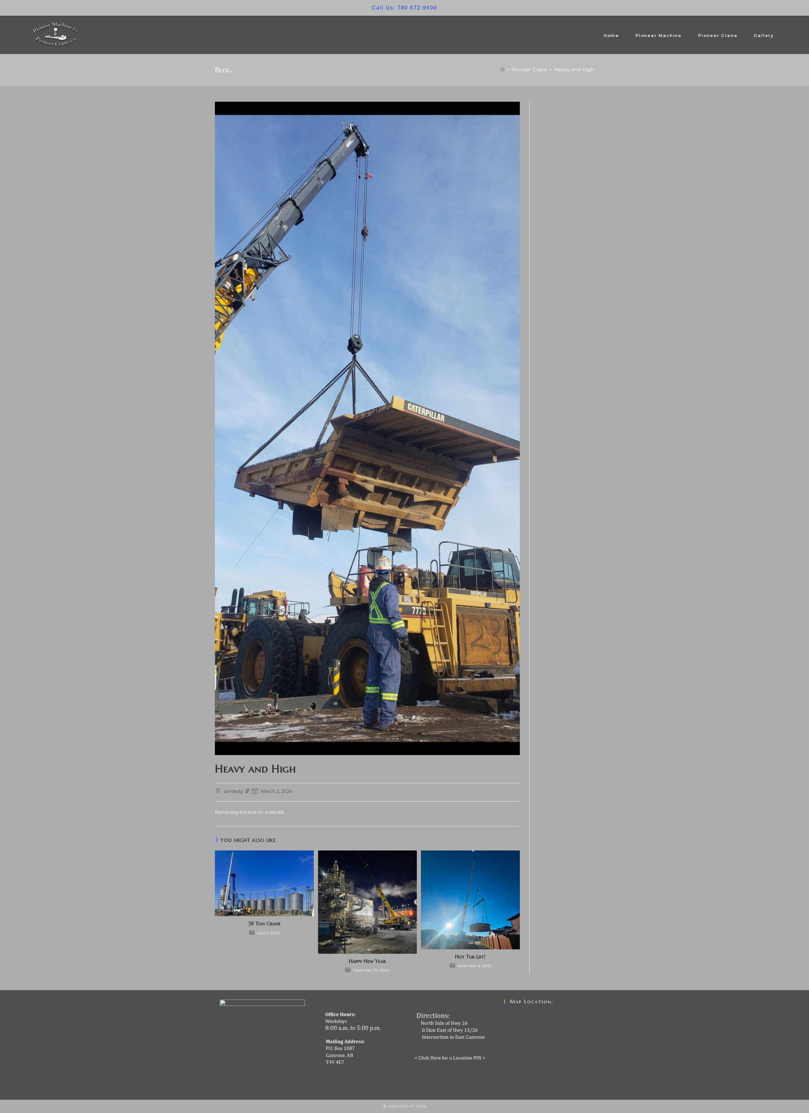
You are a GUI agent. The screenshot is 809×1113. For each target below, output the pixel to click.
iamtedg (233, 791)
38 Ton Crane (264, 923)
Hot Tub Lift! (470, 956)
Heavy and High (574, 70)
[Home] (502, 70)
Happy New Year (367, 961)
